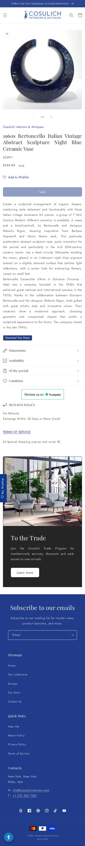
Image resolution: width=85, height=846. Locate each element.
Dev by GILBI (42, 839)
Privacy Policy (17, 744)
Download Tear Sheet (17, 337)
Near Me (13, 726)
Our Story (14, 693)
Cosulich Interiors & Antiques (47, 835)
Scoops (13, 684)
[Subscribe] (72, 635)
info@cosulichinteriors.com (31, 790)
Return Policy (16, 735)
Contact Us (15, 701)
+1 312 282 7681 (25, 795)
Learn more (25, 572)
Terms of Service (18, 753)
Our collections (17, 674)
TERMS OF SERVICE (17, 432)
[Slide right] (51, 117)
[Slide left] (33, 117)
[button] (5, 15)
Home (11, 666)
